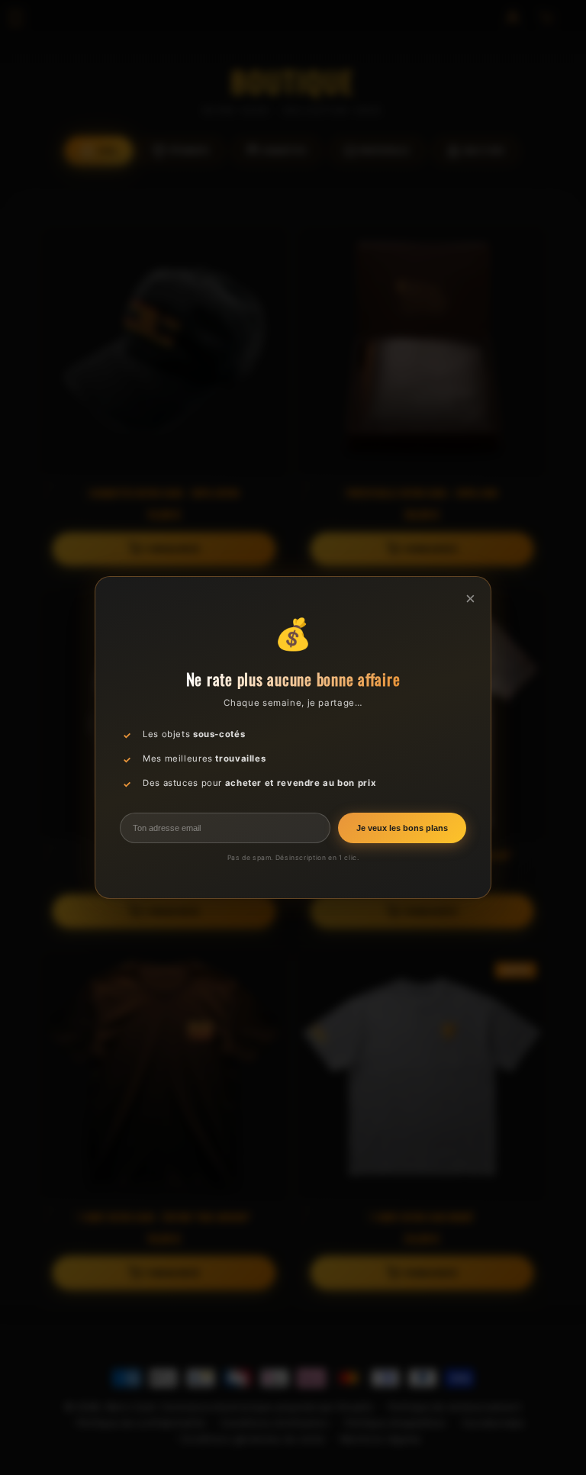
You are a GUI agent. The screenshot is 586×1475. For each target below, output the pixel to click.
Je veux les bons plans (402, 828)
